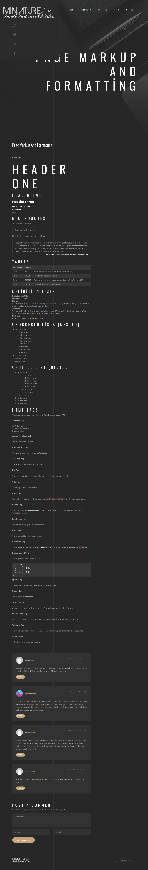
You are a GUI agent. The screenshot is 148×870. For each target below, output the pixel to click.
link (32, 442)
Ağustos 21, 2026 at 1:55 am (78, 730)
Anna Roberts (30, 693)
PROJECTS (102, 10)
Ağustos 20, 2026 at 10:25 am (77, 691)
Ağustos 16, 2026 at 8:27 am (77, 658)
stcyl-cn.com (54, 779)
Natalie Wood (29, 732)
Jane (15, 272)
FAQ (63, 415)
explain (33, 318)
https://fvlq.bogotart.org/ (49, 743)
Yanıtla (20, 677)
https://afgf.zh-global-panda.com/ (39, 704)
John (15, 276)
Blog (117, 10)
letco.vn (63, 671)
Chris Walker (29, 660)
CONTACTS (131, 10)
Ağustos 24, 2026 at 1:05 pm (77, 769)
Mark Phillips (29, 771)
